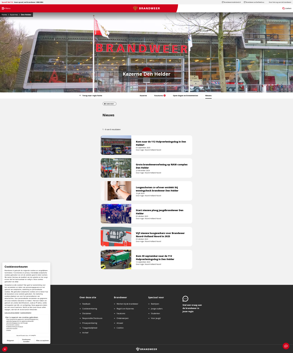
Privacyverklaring (89, 323)
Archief (85, 332)
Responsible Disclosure (92, 318)
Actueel (120, 323)
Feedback (86, 304)
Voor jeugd (155, 318)
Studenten (155, 313)
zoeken (288, 9)
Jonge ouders (157, 308)
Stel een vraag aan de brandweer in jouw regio (192, 308)
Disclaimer (86, 313)
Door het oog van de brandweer (280, 2)
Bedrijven (155, 304)
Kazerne (143, 95)
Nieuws (208, 95)
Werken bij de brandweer (127, 304)
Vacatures (159, 95)
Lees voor (110, 104)
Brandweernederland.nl (232, 2)
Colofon (120, 328)
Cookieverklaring (89, 308)
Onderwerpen (123, 318)
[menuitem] (232, 2)
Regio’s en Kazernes (125, 308)
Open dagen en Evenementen (185, 95)
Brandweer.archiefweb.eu (255, 2)
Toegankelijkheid (89, 328)
